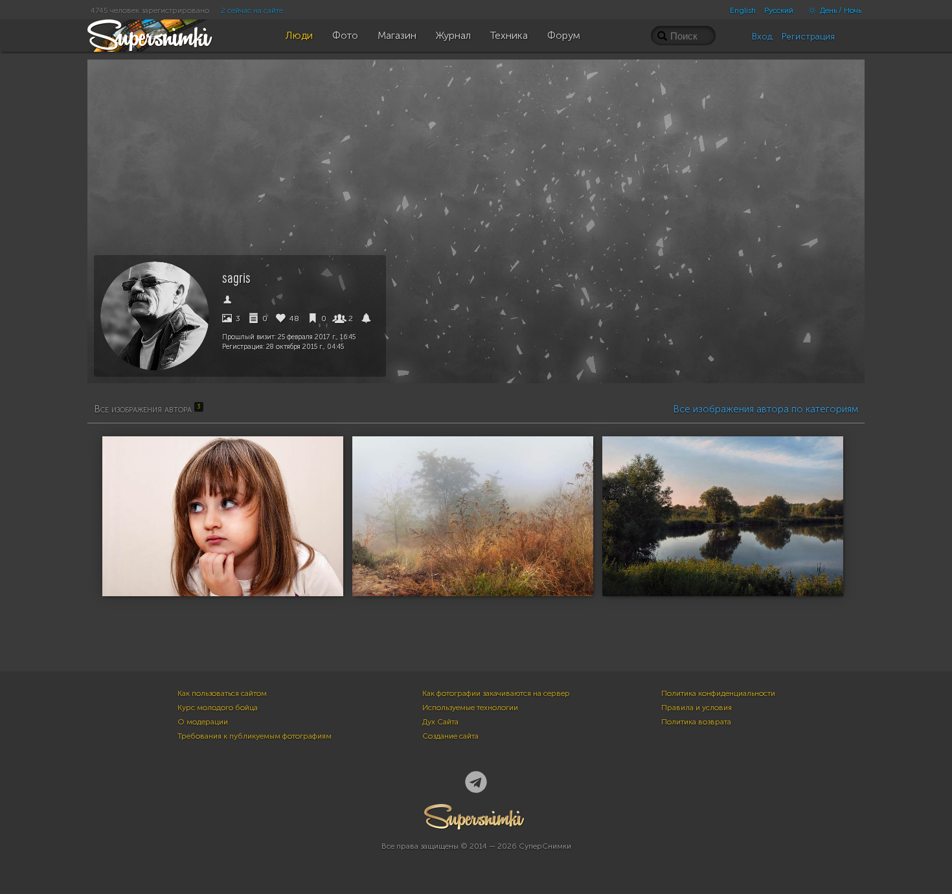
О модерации (202, 721)
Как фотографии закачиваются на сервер (496, 693)
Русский (778, 10)
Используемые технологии (470, 707)
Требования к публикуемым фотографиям (254, 736)
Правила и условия (696, 707)
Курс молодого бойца (217, 707)
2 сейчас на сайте (252, 10)
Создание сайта (450, 736)
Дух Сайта (440, 721)
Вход (762, 36)
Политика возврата (696, 721)
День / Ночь (839, 10)
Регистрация (808, 36)
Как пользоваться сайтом (222, 693)
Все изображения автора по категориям (765, 409)
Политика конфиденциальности (718, 693)
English (743, 10)
